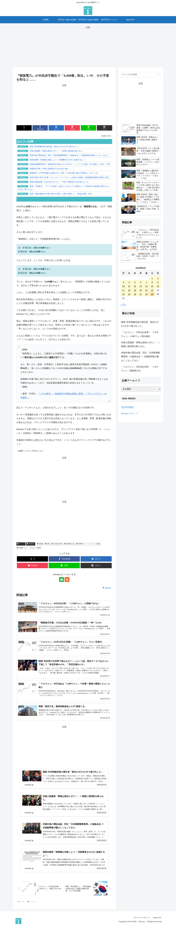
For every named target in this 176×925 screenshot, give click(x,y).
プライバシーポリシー (141, 918)
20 (140, 290)
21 (146, 290)
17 (123, 290)
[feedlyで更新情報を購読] (61, 579)
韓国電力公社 (70, 544)
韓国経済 (31, 544)
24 (123, 294)
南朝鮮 (41, 544)
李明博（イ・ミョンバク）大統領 (89, 544)
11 (129, 286)
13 (140, 286)
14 (146, 286)
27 (140, 294)
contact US (157, 918)
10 (123, 286)
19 (135, 290)
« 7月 (123, 304)
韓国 (48, 544)
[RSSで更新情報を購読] (67, 579)
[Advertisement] (88, 46)
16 (158, 286)
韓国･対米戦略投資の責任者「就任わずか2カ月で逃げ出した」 (140, 324)
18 (129, 290)
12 (135, 286)
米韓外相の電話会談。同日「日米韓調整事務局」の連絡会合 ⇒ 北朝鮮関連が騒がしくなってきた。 (140, 357)
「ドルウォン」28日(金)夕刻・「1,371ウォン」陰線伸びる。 (139, 369)
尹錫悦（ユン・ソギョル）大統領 (29, 548)
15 (152, 286)
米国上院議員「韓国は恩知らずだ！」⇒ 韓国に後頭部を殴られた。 (140, 344)
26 (135, 294)
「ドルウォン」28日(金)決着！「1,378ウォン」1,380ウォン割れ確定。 (139, 334)
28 (146, 294)
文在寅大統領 (58, 544)
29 (152, 294)
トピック (22, 544)
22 (152, 290)
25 (129, 294)
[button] (104, 128)
